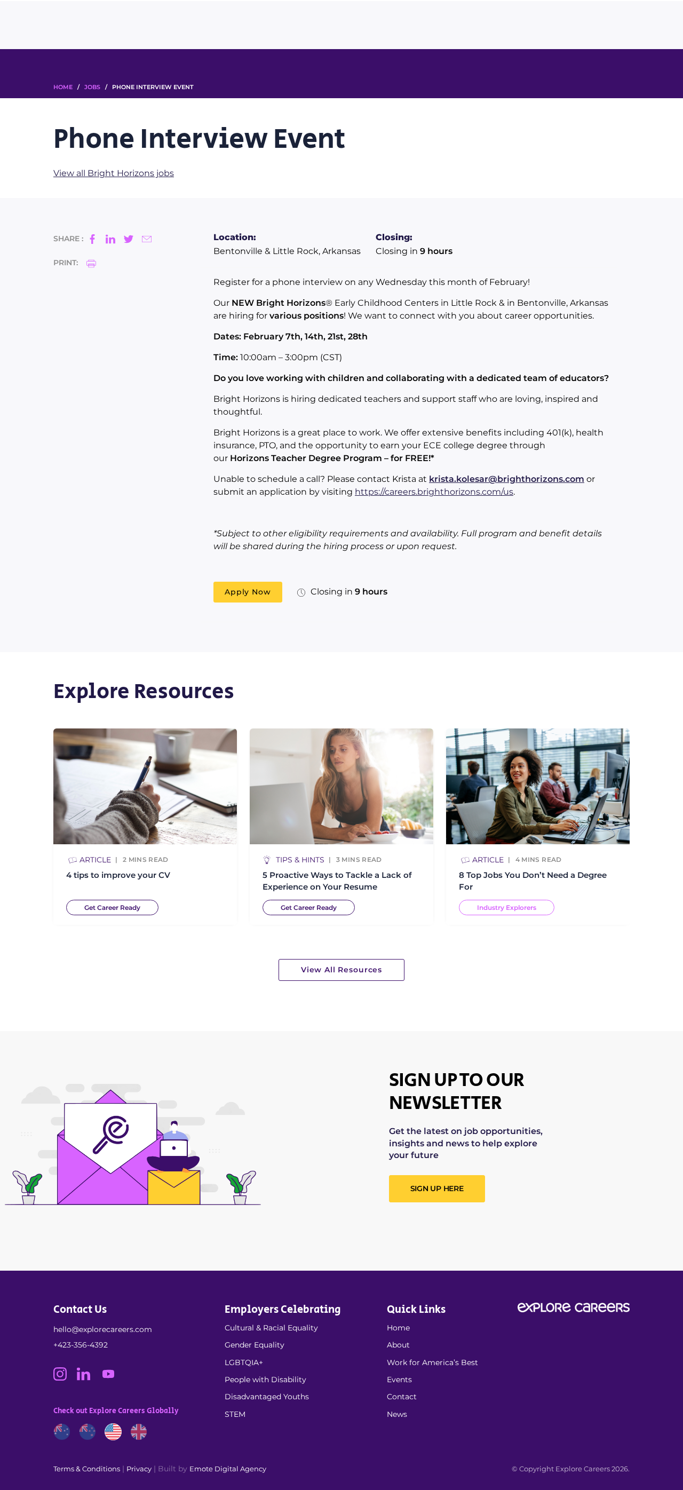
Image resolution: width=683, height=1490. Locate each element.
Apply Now (248, 592)
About (398, 1345)
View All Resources (341, 969)
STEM (235, 1414)
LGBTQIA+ (244, 1362)
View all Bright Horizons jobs (113, 173)
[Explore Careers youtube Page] (112, 1378)
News (397, 1414)
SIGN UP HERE (437, 1188)
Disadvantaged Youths (267, 1396)
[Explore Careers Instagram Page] (65, 1378)
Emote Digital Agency (227, 1468)
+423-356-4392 (80, 1345)
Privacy (139, 1468)
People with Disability (265, 1379)
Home (398, 1328)
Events (399, 1379)
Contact (402, 1396)
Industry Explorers (506, 907)
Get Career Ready (112, 907)
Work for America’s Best (432, 1362)
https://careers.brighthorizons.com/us (434, 492)
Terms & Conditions (86, 1468)
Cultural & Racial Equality (271, 1328)
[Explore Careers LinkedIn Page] (88, 1378)
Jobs (92, 87)
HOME (63, 87)
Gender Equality (254, 1345)
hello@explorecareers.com (102, 1329)
